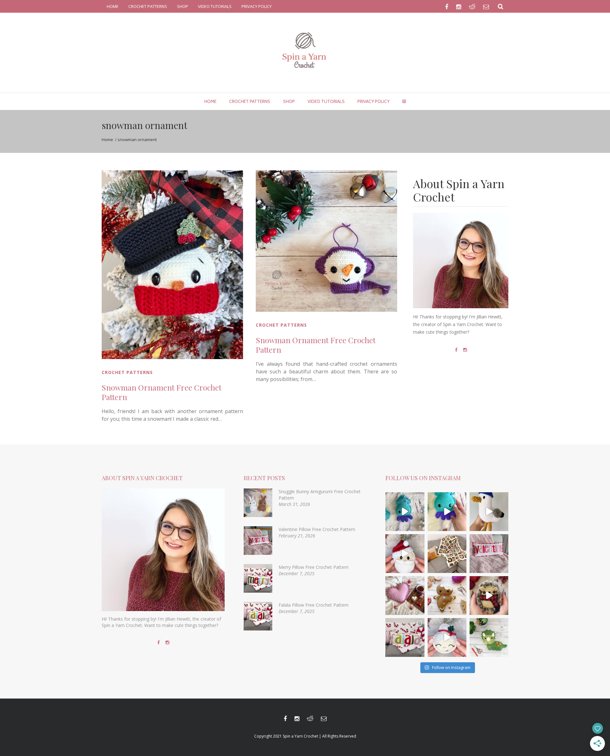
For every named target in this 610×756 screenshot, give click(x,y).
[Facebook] (456, 349)
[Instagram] (465, 349)
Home (107, 139)
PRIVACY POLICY (256, 6)
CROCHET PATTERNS (147, 6)
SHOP (182, 6)
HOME (113, 6)
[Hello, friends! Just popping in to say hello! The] (404, 511)
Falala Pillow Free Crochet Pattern (314, 605)
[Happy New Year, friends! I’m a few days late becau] (447, 553)
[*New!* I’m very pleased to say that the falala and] (404, 637)
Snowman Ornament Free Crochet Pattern (161, 392)
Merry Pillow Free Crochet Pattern (314, 567)
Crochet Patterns (127, 372)
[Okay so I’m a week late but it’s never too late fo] (489, 553)
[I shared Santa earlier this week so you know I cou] (447, 637)
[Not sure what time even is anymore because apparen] (489, 511)
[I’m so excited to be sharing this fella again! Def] (404, 553)
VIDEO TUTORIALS (215, 6)
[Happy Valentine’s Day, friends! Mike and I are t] (404, 595)
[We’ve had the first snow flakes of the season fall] (447, 595)
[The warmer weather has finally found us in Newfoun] (447, 511)
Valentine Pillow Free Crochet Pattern (317, 529)
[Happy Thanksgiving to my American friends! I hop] (489, 637)
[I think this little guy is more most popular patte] (489, 595)
